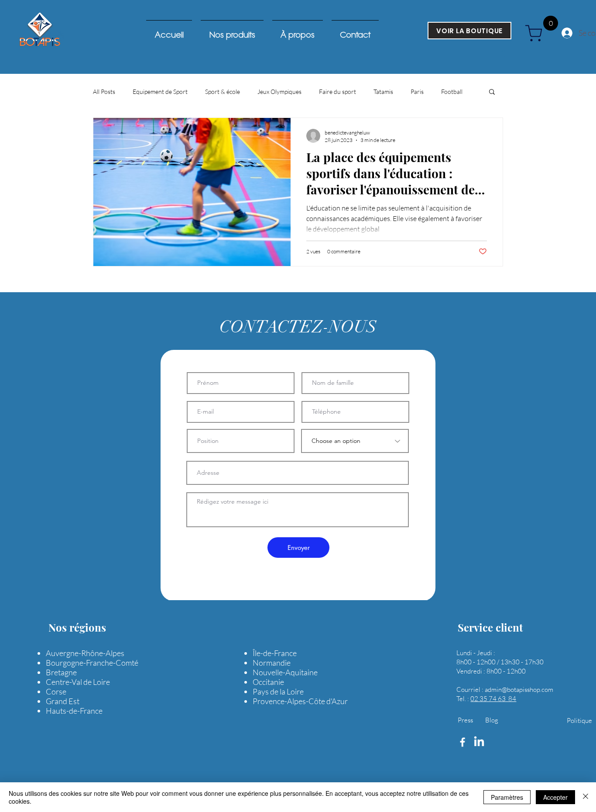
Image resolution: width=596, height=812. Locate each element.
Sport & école (222, 91)
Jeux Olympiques (279, 91)
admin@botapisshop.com (519, 689)
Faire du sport (337, 91)
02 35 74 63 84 (493, 699)
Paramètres (507, 797)
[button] (503, 55)
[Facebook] (462, 742)
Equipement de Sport (160, 91)
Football (451, 91)
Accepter (555, 797)
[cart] (537, 33)
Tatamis (383, 91)
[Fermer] (585, 797)
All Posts (104, 91)
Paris (417, 91)
